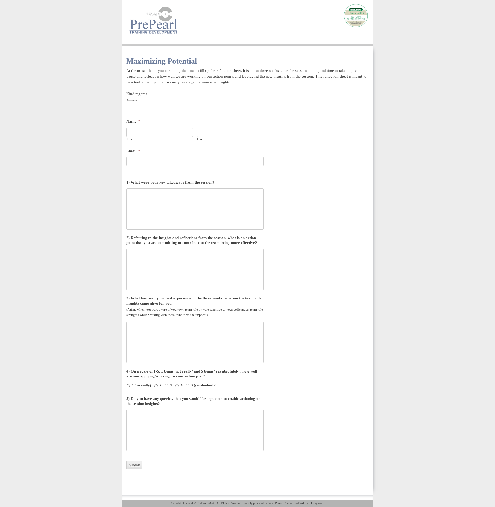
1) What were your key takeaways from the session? (170, 182)
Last (200, 139)
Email (133, 151)
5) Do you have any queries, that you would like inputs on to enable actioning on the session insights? (193, 401)
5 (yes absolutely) (203, 385)
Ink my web (316, 503)
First (130, 139)
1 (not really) (141, 385)
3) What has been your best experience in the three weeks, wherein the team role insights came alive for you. (193, 300)
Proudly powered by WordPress (262, 503)
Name (133, 121)
